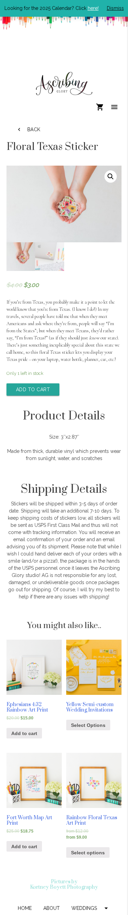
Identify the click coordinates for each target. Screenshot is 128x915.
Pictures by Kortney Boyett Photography (64, 884)
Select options (88, 852)
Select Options (88, 725)
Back (28, 129)
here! (93, 8)
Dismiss (115, 8)
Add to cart (33, 389)
